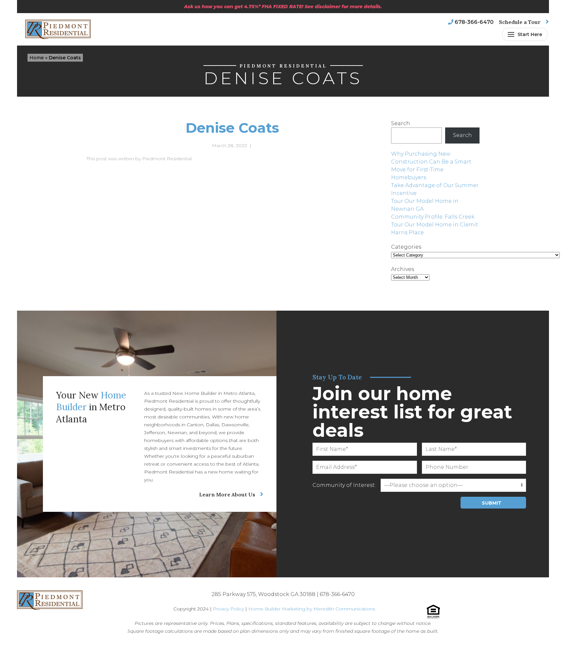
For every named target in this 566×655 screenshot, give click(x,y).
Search (400, 123)
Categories (406, 247)
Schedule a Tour (520, 22)
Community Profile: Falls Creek (433, 217)
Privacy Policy (228, 609)
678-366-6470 (474, 22)
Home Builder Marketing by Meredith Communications (311, 609)
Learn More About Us (227, 494)
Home (36, 58)
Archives (402, 269)
